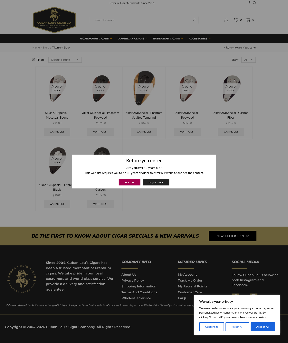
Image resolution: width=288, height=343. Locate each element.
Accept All (262, 326)
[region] (237, 315)
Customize (211, 326)
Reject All (237, 326)
